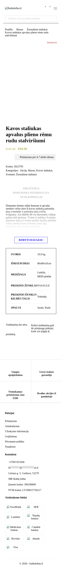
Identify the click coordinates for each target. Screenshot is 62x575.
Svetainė (10, 174)
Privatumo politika (14, 441)
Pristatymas (11, 421)
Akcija (23, 170)
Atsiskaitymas (12, 426)
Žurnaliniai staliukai (37, 29)
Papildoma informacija (31, 192)
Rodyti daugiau (31, 240)
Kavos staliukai (44, 170)
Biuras (19, 29)
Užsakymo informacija (17, 431)
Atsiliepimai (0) (31, 197)
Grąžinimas (11, 436)
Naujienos (10, 446)
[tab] (31, 188)
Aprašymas (31, 188)
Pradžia (9, 29)
